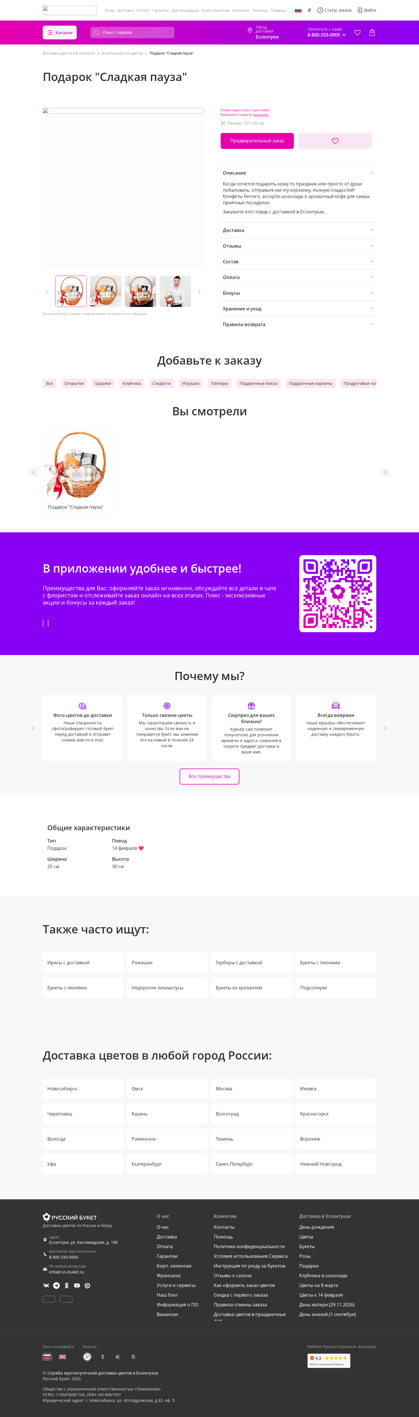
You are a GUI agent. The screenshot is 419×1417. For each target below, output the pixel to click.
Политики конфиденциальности (249, 1246)
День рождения (316, 1227)
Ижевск (308, 1089)
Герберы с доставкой (239, 962)
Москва (224, 1089)
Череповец (59, 1114)
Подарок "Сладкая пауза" (75, 507)
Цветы (306, 1237)
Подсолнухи (313, 988)
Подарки (309, 1266)
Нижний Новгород (320, 1164)
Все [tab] (49, 383)
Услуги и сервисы (176, 1285)
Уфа (51, 1164)
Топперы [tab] (219, 383)
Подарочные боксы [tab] (259, 383)
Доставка (125, 10)
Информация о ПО (177, 1304)
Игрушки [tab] (191, 383)
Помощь (260, 10)
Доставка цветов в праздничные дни (250, 1317)
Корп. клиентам (215, 10)
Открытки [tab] (74, 383)
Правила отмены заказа (240, 1304)
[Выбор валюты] (309, 10)
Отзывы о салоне (233, 1275)
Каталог (64, 32)
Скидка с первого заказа (241, 1295)
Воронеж (310, 1139)
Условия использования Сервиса (251, 1256)
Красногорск (314, 1114)
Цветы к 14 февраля (321, 1295)
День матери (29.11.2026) (327, 1304)
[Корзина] (372, 33)
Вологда (56, 1139)
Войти (370, 10)
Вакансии (167, 1314)
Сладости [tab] (161, 383)
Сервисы (278, 10)
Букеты (307, 1246)
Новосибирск (62, 1089)
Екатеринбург (147, 1164)
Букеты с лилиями (67, 988)
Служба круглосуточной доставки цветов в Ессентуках (102, 1373)
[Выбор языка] (298, 10)
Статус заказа (338, 10)
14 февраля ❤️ (128, 848)
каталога (261, 114)
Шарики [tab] (103, 383)
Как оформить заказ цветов (244, 1285)
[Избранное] (357, 33)
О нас (110, 10)
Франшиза (168, 1275)
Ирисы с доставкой (68, 962)
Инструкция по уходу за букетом (250, 1266)
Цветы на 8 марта (318, 1285)
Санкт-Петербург (234, 1164)
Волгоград (227, 1114)
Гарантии (160, 10)
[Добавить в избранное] (335, 141)
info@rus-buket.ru (66, 1272)
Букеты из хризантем (239, 988)
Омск (137, 1089)
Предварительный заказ (257, 141)
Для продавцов (185, 10)
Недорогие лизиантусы (157, 988)
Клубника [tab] (132, 383)
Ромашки (142, 962)
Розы (305, 1256)
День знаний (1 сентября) (327, 1314)
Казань (139, 1114)
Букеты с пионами (320, 962)
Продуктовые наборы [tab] (365, 383)
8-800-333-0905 (63, 1257)
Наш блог (167, 1295)
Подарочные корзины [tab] (310, 383)
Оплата (143, 10)
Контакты (240, 10)
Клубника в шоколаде (323, 1275)
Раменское (144, 1139)
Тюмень (224, 1139)
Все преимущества (209, 776)
